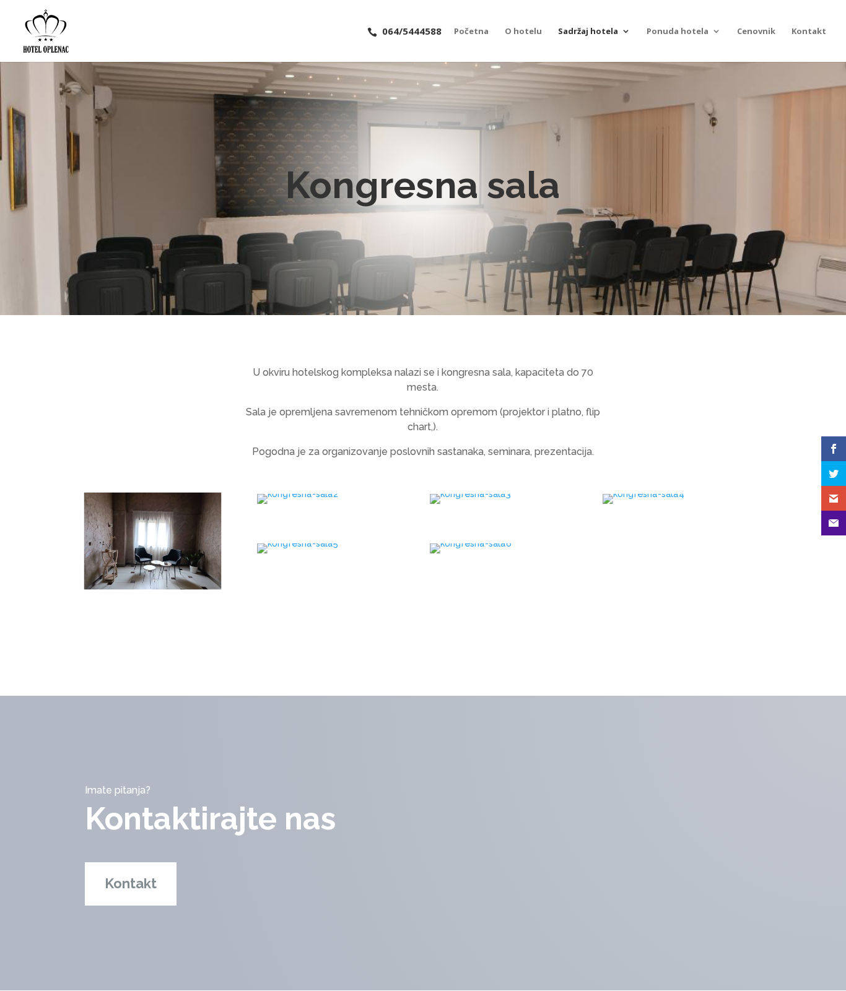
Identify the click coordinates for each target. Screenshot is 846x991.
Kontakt (808, 32)
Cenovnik (756, 32)
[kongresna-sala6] (470, 543)
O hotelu (523, 32)
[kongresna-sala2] (297, 494)
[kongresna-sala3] (470, 494)
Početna (471, 32)
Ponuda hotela (678, 32)
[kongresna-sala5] (297, 543)
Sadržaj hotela (588, 32)
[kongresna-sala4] (643, 494)
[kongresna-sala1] (152, 585)
